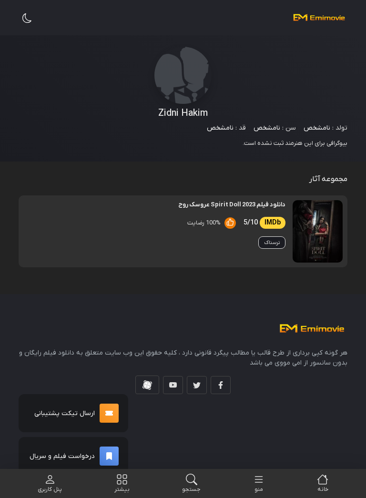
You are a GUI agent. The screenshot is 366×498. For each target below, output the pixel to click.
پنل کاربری (50, 489)
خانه (322, 489)
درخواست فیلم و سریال (62, 456)
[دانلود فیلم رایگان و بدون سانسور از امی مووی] (318, 18)
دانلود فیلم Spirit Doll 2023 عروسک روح (231, 205)
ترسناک (272, 242)
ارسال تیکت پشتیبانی (64, 413)
